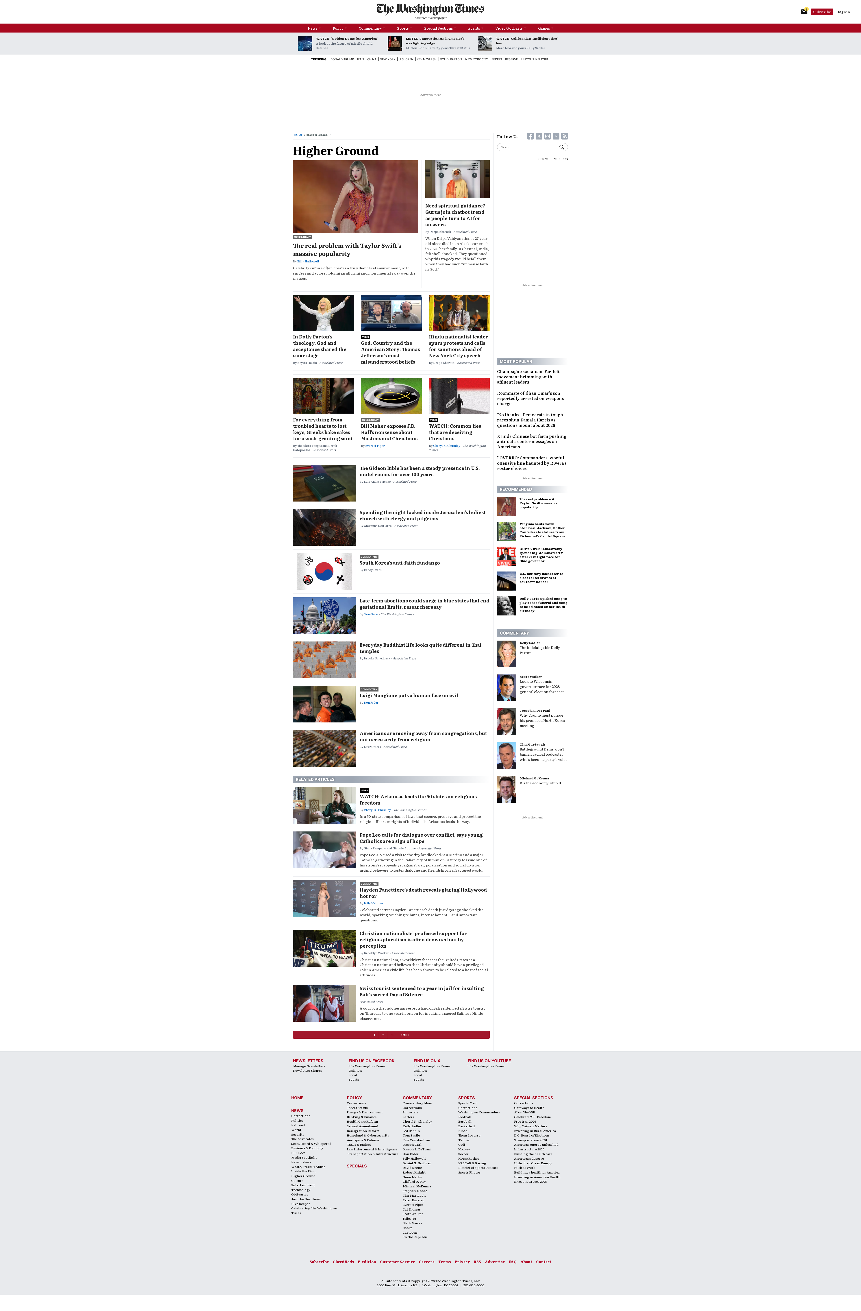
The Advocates (302, 1138)
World (296, 1129)
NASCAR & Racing (472, 1163)
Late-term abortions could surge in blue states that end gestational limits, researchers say (424, 603)
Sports (403, 28)
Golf (461, 1144)
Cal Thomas (412, 1209)
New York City (476, 59)
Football (464, 1117)
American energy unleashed (536, 1144)
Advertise (495, 1261)
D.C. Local (299, 1152)
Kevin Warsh (427, 59)
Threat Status (357, 1107)
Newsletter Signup (307, 1070)
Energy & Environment (365, 1112)
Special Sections (438, 28)
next (404, 1034)
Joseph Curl (412, 1144)
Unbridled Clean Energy (533, 1163)
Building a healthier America (537, 1172)
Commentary (370, 28)
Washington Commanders (479, 1112)
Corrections (300, 1115)
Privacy (462, 1261)
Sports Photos (469, 1172)
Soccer (463, 1154)
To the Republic (415, 1237)
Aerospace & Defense (363, 1140)
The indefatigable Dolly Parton (540, 650)
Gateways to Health (529, 1107)
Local (353, 1075)
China (371, 59)
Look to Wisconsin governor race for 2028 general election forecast (542, 686)
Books (407, 1227)
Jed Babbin (411, 1130)
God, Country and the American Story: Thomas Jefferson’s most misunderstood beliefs (390, 352)
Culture (297, 1180)
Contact (543, 1261)
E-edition (367, 1261)
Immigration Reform (363, 1130)
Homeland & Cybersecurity (368, 1135)
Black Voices (412, 1223)
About (526, 1261)
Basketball (466, 1126)
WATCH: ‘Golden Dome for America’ (347, 38)
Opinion (355, 1070)
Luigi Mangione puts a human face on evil (409, 695)
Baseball (465, 1121)
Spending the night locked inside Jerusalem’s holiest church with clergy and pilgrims (423, 515)
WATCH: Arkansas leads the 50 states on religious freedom (418, 799)
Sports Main (468, 1103)
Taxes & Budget (359, 1144)
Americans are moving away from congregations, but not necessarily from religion (423, 736)
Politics (297, 1120)
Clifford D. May (414, 1181)
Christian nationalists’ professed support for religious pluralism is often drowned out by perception (413, 939)
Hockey (464, 1149)
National (298, 1125)
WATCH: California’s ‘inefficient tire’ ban (527, 40)
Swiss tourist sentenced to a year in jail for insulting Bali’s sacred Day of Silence (422, 991)
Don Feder (371, 702)
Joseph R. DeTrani (535, 710)
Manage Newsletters (309, 1066)
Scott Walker (531, 676)
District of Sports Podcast (478, 1167)
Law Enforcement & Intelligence (372, 1149)
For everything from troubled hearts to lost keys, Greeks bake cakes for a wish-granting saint (323, 429)
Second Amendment (362, 1126)
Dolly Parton (451, 59)
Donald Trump (342, 59)
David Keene (412, 1167)
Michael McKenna (534, 778)
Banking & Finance (362, 1117)
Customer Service (397, 1261)
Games (544, 28)
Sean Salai (371, 614)
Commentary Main (417, 1103)
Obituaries (299, 1194)
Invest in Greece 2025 (530, 1181)
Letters (408, 1117)
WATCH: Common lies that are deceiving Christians (455, 432)
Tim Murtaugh (532, 744)
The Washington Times (367, 1066)
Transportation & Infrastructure (372, 1154)
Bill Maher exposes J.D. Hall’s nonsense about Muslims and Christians (389, 432)
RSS (477, 1261)
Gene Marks (412, 1177)
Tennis (464, 1140)
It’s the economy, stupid (540, 782)
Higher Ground (303, 1176)
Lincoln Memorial (535, 59)
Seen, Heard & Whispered (311, 1143)
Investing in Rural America (535, 1130)
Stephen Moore (415, 1190)
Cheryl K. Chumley (446, 445)
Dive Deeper (300, 1203)
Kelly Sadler (530, 642)
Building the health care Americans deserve (533, 1156)
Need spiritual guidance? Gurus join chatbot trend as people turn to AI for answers (455, 215)
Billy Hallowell (308, 261)
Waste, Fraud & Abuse (308, 1166)
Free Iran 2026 (525, 1121)
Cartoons (410, 1232)
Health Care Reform (362, 1121)
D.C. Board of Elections (532, 1135)
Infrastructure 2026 (529, 1149)
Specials (357, 1166)
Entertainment (303, 1185)
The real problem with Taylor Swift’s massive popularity (347, 249)
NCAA (462, 1130)
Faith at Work (524, 1167)
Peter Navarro (413, 1200)
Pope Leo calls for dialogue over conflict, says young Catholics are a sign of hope (421, 837)
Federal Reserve (504, 59)
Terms (444, 1261)
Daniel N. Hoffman (417, 1163)
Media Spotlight (304, 1157)
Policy (338, 28)
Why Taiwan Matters (530, 1126)
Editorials (410, 1112)
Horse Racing (468, 1158)
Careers (427, 1261)
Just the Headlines (306, 1199)
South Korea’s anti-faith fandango (400, 562)
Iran (360, 59)
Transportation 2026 (530, 1140)
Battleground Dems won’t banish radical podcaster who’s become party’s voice (543, 754)
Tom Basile (411, 1135)
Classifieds (343, 1261)
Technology (300, 1189)
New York (387, 59)
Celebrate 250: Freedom (532, 1117)
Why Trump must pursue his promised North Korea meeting (542, 720)
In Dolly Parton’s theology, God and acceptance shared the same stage (319, 346)
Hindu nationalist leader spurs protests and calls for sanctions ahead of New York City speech (458, 346)
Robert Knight (414, 1172)
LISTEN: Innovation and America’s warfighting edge (435, 40)
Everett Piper (375, 445)
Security (297, 1134)
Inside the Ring (303, 1171)
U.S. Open (406, 59)
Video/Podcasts (509, 28)
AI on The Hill (524, 1112)
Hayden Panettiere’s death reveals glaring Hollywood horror (423, 892)
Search (563, 147)
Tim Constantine (416, 1140)
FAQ (513, 1261)
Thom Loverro (469, 1135)
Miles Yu (409, 1218)
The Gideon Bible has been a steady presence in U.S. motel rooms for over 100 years (420, 471)
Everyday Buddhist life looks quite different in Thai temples (421, 647)
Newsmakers (301, 1162)
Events (474, 28)
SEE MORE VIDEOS (552, 159)
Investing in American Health (537, 1177)
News (312, 28)
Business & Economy (307, 1148)
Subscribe (822, 11)
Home (298, 135)
